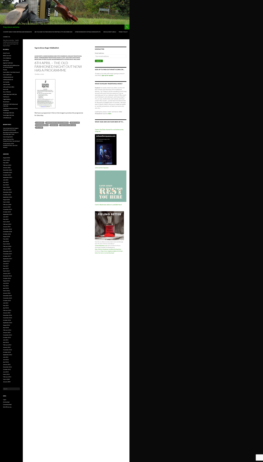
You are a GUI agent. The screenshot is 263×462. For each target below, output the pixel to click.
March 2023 (6, 187)
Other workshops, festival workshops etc (88, 32)
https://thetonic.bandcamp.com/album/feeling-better (108, 249)
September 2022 (7, 197)
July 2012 (5, 357)
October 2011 (7, 369)
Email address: (99, 53)
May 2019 (6, 219)
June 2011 (6, 372)
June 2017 (6, 263)
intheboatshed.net (8, 79)
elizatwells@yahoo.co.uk (101, 245)
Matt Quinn (6, 97)
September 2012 (7, 354)
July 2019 (5, 217)
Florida (5, 69)
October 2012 (7, 352)
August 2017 (6, 261)
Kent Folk (5, 89)
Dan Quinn (6, 60)
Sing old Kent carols (109, 32)
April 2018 (6, 241)
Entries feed (6, 402)
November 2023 (7, 172)
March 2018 (6, 244)
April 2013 (6, 342)
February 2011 (7, 377)
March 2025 (6, 160)
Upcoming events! (8, 137)
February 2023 (7, 189)
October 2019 (7, 212)
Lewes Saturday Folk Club (10, 94)
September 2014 (7, 322)
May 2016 (6, 285)
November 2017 (7, 253)
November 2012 (7, 350)
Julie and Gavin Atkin (73, 57)
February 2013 (7, 345)
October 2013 (7, 337)
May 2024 (6, 162)
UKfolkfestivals (7, 117)
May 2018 (6, 239)
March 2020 (6, 202)
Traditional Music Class (67, 125)
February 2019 (7, 224)
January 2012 (6, 364)
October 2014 (7, 320)
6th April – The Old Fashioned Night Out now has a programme (58, 66)
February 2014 (7, 330)
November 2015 (7, 298)
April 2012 (6, 362)
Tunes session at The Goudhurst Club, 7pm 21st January (10, 145)
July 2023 (5, 180)
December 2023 (7, 170)
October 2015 (7, 300)
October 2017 (7, 256)
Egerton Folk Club (8, 63)
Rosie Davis (69, 59)
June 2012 (6, 359)
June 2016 (6, 283)
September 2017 (7, 258)
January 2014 (6, 332)
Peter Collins (46, 59)
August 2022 (6, 199)
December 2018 (7, 229)
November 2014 (7, 317)
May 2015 (6, 305)
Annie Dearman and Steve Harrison (55, 56)
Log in (4, 399)
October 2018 (7, 234)
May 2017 (6, 266)
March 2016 (6, 290)
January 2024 (6, 167)
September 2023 (7, 177)
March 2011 (6, 374)
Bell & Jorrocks (7, 55)
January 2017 (6, 273)
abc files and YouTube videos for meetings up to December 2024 (53, 32)
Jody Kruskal (6, 84)
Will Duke (76, 59)
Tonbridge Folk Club (8, 113)
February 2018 (7, 246)
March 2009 (6, 379)
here (109, 113)
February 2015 (7, 310)
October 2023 (7, 175)
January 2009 (6, 382)
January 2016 (6, 293)
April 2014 (6, 327)
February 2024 (7, 165)
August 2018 (6, 236)
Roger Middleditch (58, 59)
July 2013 (5, 340)
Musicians (38, 59)
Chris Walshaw (7, 58)
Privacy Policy (123, 32)
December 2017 (7, 251)
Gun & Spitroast (7, 74)
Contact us (6, 36)
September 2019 (7, 214)
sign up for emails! (107, 75)
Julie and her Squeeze (101, 168)
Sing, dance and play (11, 27)
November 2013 (7, 335)
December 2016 (7, 276)
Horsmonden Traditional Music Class (52, 57)
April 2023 (6, 185)
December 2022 (7, 192)
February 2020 (7, 204)
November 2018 (7, 231)
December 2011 (7, 367)
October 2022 (7, 194)
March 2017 (6, 271)
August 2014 (6, 325)
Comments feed (7, 404)
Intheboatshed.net (8, 77)
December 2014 (7, 315)
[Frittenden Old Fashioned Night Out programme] (45, 93)
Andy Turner (6, 53)
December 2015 (7, 295)
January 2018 (6, 249)
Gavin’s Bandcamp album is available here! (108, 204)
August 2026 (6, 157)
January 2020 (6, 207)
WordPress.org (7, 407)
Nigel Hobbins (7, 99)
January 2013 (6, 347)
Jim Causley (6, 82)
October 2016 (7, 278)
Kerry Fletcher (7, 92)
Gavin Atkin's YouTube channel (11, 72)
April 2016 (6, 288)
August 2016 (6, 281)
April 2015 (6, 308)
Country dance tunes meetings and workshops (17, 32)
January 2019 (6, 226)
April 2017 (6, 268)
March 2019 (6, 221)
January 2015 (6, 313)
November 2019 (7, 209)
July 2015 (5, 303)
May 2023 (6, 182)
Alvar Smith (39, 56)
